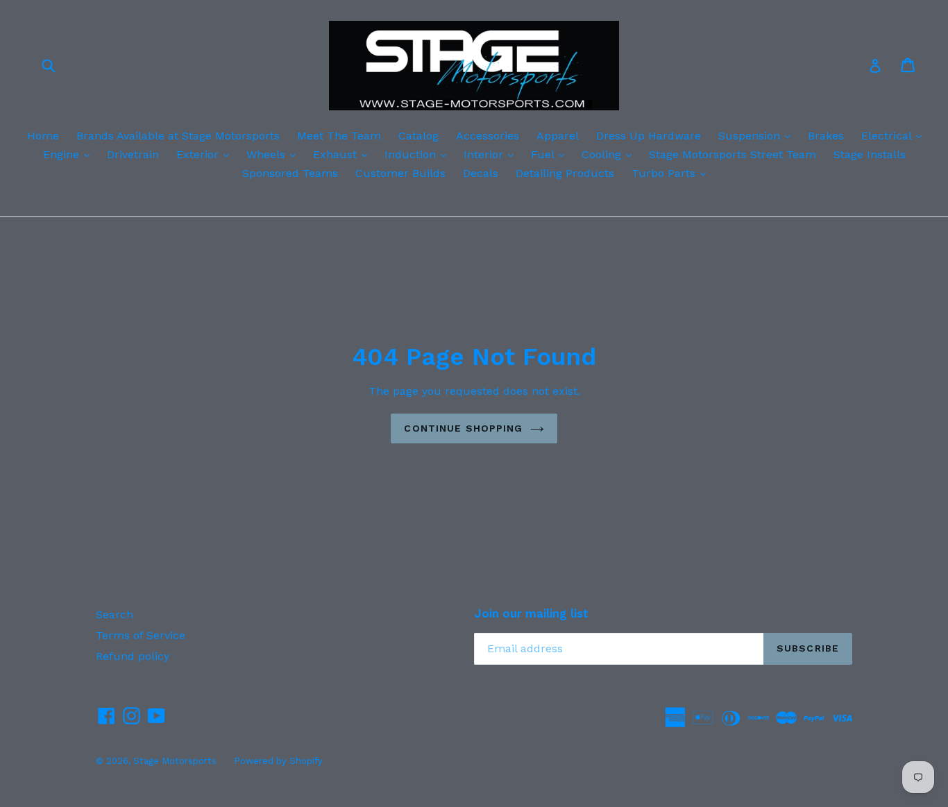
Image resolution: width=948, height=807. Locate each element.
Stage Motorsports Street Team (732, 154)
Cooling (610, 154)
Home (43, 135)
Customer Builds (400, 173)
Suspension (757, 135)
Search (114, 614)
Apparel (557, 135)
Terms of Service (140, 635)
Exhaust (343, 154)
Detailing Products (565, 173)
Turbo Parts (672, 173)
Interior (492, 154)
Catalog (418, 135)
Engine (69, 154)
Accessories (487, 135)
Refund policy (132, 656)
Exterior (206, 154)
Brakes (826, 135)
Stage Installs (869, 154)
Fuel (551, 154)
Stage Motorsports (175, 761)
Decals (480, 173)
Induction (418, 154)
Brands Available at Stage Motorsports (178, 135)
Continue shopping (463, 428)
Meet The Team (339, 135)
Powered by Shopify (278, 761)
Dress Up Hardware (648, 135)
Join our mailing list (531, 613)
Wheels (274, 154)
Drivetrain (133, 154)
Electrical (895, 135)
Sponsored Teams (290, 173)
